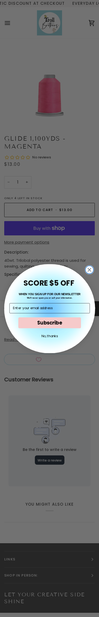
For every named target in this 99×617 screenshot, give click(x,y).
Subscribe (49, 322)
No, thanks (49, 335)
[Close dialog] (89, 270)
